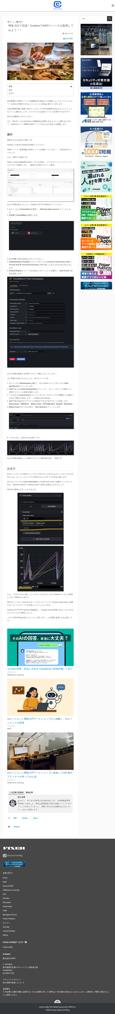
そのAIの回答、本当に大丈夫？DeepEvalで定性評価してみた (40, 668)
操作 (10, 90)
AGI (4, 894)
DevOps (25, 818)
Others (35, 818)
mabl (5, 910)
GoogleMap (7, 970)
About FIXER (8, 886)
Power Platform (9, 919)
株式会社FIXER (9, 958)
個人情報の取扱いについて (13, 983)
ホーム (12, 22)
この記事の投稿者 (16, 792)
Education (7, 902)
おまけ (11, 93)
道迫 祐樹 (69, 38)
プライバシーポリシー (12, 979)
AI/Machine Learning (11, 890)
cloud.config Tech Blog (60, 1010)
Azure (5, 878)
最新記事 (29, 792)
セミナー (6, 923)
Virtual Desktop (9, 931)
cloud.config (7, 947)
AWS (20, 22)
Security (6, 927)
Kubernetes (7, 906)
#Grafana (16, 827)
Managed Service (10, 915)
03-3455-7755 (8, 973)
